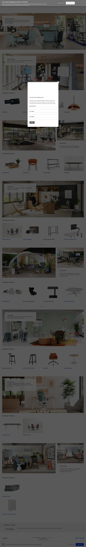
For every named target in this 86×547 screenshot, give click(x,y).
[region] (43, 3)
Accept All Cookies (70, 3)
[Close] (58, 82)
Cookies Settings (60, 3)
